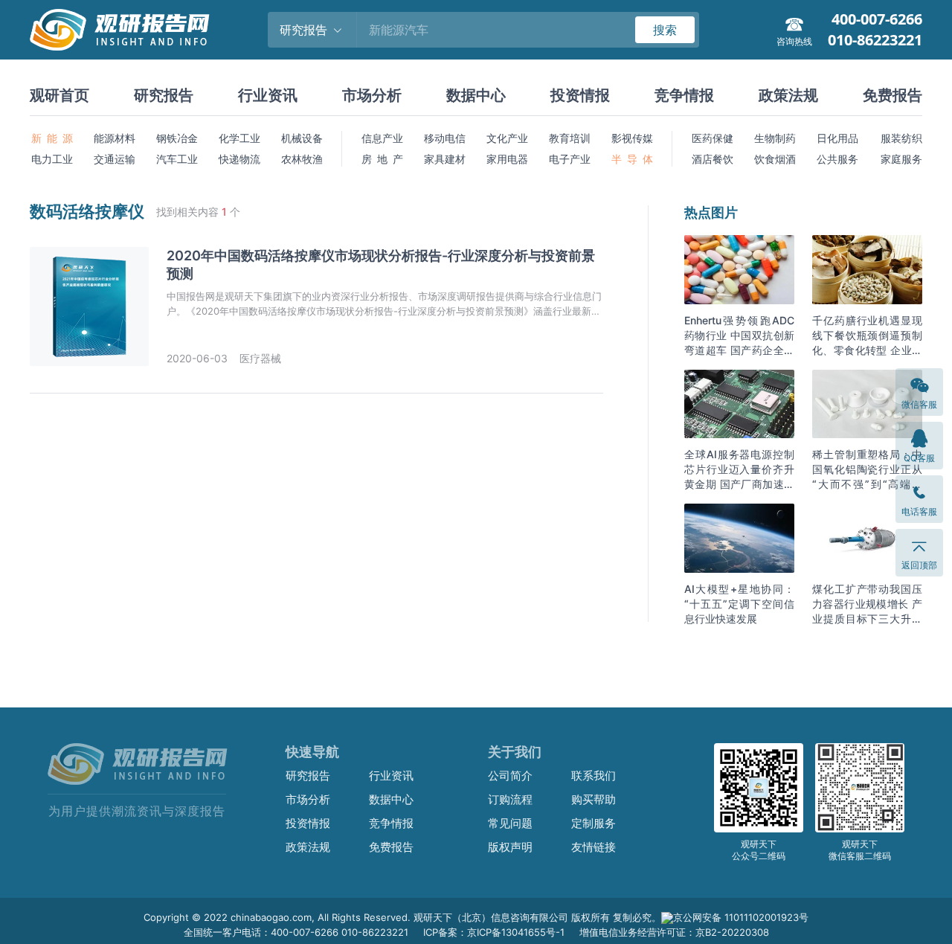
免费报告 (892, 95)
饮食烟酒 (775, 158)
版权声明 (510, 847)
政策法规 (788, 95)
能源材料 (114, 138)
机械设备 (302, 138)
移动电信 (445, 138)
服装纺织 (901, 138)
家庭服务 (901, 158)
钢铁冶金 (177, 138)
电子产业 (570, 158)
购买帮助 (593, 799)
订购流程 (510, 799)
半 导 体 (632, 158)
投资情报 (580, 95)
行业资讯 (268, 95)
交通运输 (114, 158)
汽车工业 (177, 158)
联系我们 (593, 775)
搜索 (665, 29)
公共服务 (837, 158)
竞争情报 (684, 95)
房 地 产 (382, 158)
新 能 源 (52, 138)
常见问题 (510, 823)
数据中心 (476, 95)
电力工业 (52, 158)
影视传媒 (632, 138)
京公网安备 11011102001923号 (740, 917)
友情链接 (593, 847)
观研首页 (59, 95)
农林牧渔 (302, 158)
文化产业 (507, 138)
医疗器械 (260, 358)
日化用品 (837, 138)
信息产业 (382, 138)
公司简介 (510, 775)
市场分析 (372, 95)
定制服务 (593, 823)
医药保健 (712, 138)
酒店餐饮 (712, 158)
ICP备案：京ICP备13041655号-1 (494, 932)
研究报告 (163, 95)
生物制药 (775, 138)
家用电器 (507, 158)
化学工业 (239, 138)
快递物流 (239, 158)
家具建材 (445, 158)
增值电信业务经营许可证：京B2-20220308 (674, 932)
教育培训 (570, 138)
